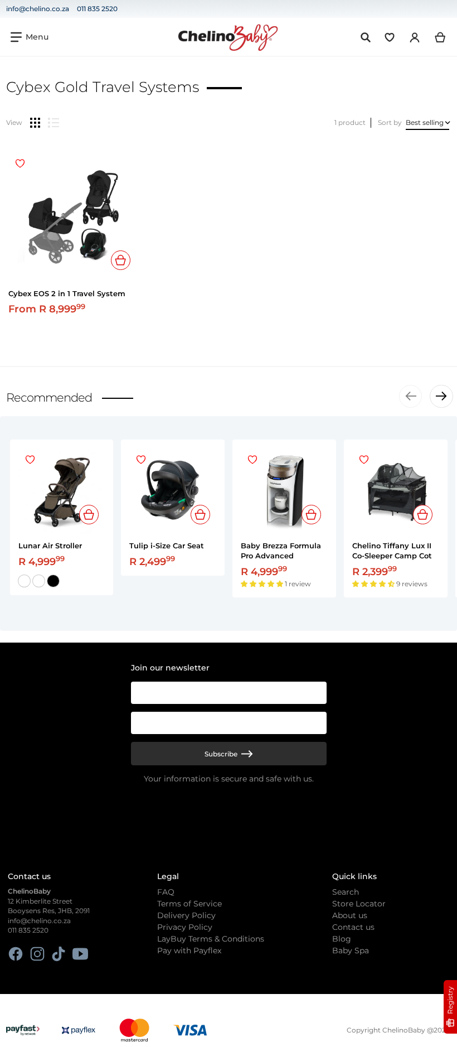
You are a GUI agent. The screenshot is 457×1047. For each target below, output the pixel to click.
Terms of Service (189, 904)
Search (345, 892)
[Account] (415, 37)
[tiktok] (59, 954)
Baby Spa (350, 950)
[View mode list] (53, 123)
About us (349, 915)
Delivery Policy (186, 915)
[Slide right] (441, 396)
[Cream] (39, 581)
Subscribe (221, 754)
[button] (263, 584)
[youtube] (80, 954)
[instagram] (37, 954)
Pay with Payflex (189, 950)
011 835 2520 (97, 8)
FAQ (165, 892)
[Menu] (29, 37)
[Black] (53, 581)
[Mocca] (24, 581)
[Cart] (440, 37)
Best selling (425, 122)
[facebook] (16, 954)
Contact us (353, 927)
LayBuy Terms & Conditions (210, 939)
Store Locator (359, 904)
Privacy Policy (184, 927)
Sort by (390, 122)
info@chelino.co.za (37, 8)
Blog (341, 939)
